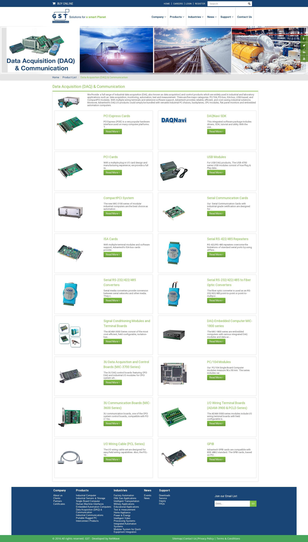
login (189, 3)
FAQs (162, 503)
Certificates (59, 504)
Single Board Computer (88, 501)
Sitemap (177, 538)
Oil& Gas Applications (125, 498)
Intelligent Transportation (126, 501)
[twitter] (304, 45)
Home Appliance (122, 512)
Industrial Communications (89, 515)
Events (147, 495)
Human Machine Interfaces (90, 504)
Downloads (164, 495)
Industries (195, 17)
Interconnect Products (87, 521)
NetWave (114, 538)
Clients (56, 498)
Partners (57, 501)
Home (55, 77)
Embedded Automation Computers (93, 506)
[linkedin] (304, 52)
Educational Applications (126, 506)
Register (200, 3)
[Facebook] (303, 38)
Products (176, 17)
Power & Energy (122, 515)
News (211, 17)
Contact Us (190, 538)
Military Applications (124, 504)
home (167, 3)
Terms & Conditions (228, 538)
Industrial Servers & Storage (90, 498)
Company (158, 17)
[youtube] (304, 58)
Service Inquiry (163, 499)
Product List (70, 77)
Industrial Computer (86, 495)
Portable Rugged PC (86, 518)
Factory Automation (124, 495)
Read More (112, 131)
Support (226, 17)
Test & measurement (124, 509)
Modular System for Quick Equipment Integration (127, 530)
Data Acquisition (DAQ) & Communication (104, 77)
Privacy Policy (206, 538)
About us (58, 495)
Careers (178, 3)
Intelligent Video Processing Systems (124, 519)
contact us (244, 17)
